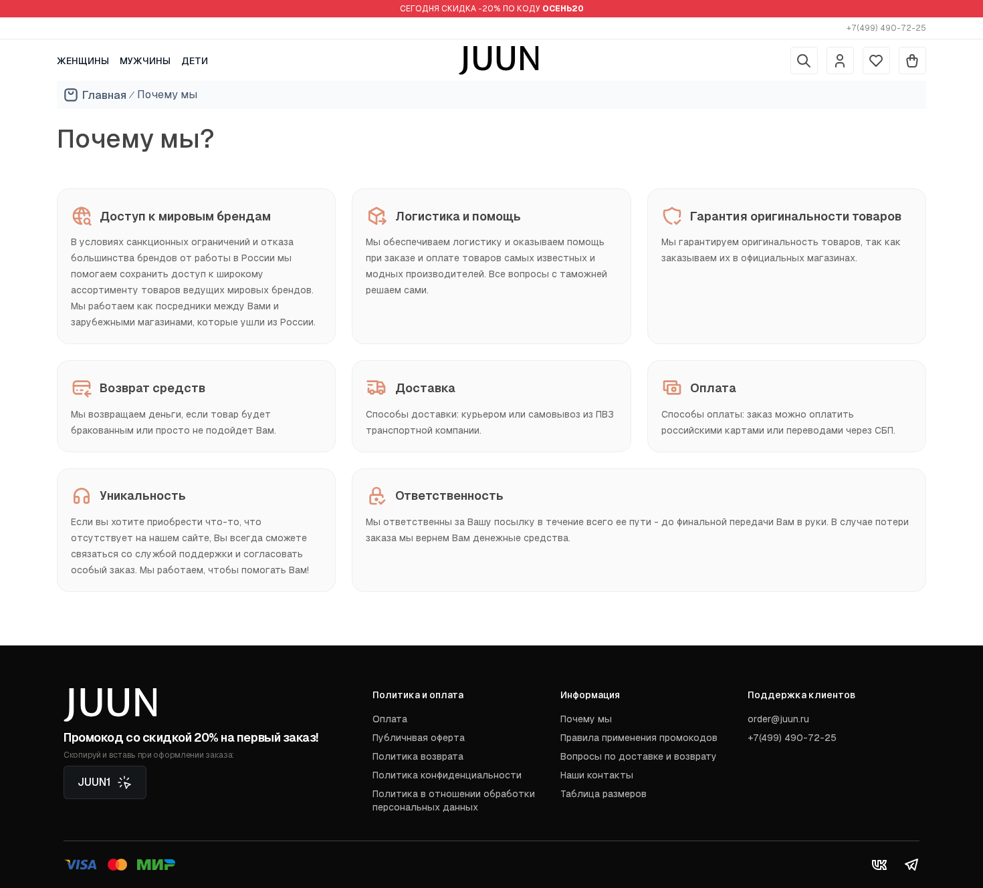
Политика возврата (417, 756)
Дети (194, 60)
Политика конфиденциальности (447, 775)
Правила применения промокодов (639, 737)
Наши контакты (596, 775)
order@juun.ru (778, 719)
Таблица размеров (603, 793)
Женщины (83, 60)
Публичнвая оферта (418, 737)
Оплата (389, 719)
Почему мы (586, 719)
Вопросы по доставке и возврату (638, 756)
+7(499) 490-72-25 (886, 28)
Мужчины (145, 60)
